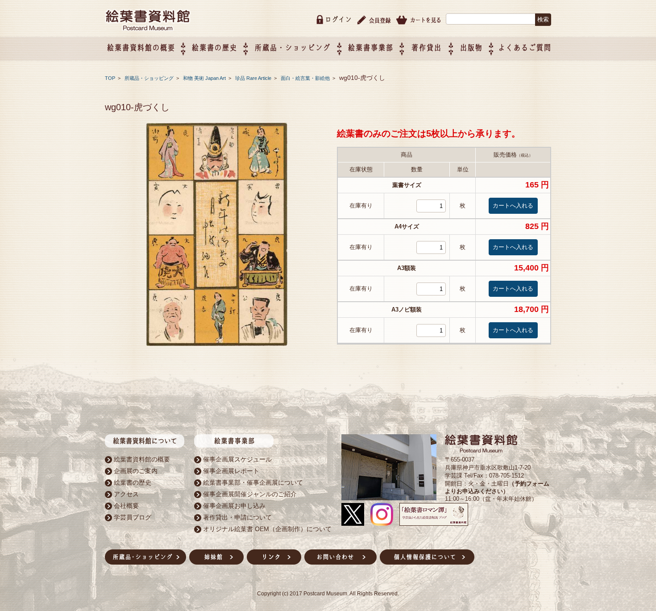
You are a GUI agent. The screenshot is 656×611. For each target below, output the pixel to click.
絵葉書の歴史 (214, 47)
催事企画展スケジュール (237, 459)
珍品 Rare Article (254, 78)
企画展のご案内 (136, 470)
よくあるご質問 (524, 47)
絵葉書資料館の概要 (142, 459)
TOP (110, 78)
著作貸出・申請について (237, 517)
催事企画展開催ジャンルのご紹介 (250, 494)
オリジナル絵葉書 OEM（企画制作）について (267, 528)
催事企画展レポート (231, 470)
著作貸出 (426, 47)
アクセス (126, 494)
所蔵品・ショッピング (150, 78)
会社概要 (126, 505)
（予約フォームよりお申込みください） (497, 487)
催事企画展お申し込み (234, 505)
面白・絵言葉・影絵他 (306, 78)
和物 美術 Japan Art (205, 78)
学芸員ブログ (132, 517)
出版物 (471, 47)
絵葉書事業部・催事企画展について (253, 482)
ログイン (338, 19)
